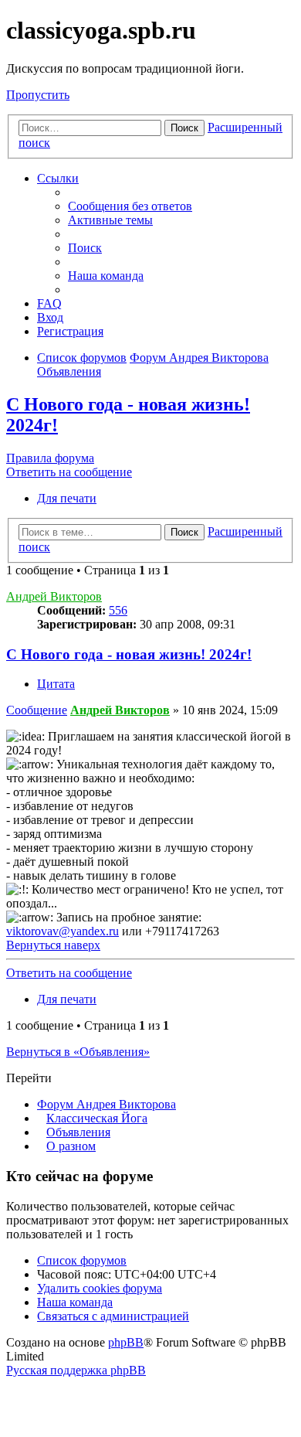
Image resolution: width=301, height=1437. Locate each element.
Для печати (66, 498)
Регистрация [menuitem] (70, 331)
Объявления (78, 1132)
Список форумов (82, 1260)
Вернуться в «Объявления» (78, 1051)
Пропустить (37, 94)
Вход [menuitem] (50, 317)
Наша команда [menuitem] (106, 275)
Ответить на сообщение (69, 471)
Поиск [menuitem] (85, 247)
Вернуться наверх (53, 945)
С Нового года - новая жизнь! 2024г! (129, 654)
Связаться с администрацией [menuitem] (113, 1316)
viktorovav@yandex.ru (62, 931)
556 (118, 610)
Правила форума (50, 458)
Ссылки (58, 178)
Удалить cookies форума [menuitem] (99, 1288)
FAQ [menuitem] (49, 303)
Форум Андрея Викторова (106, 1104)
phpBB (126, 1342)
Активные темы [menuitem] (110, 219)
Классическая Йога (96, 1118)
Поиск (184, 128)
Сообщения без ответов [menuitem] (130, 206)
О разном (71, 1146)
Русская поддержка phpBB (76, 1370)
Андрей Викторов (54, 596)
